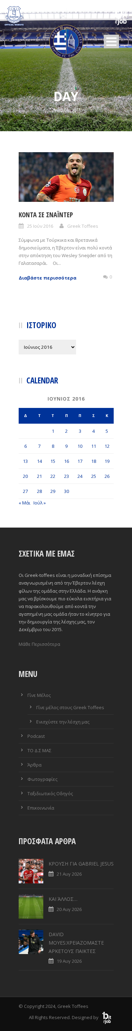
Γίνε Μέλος (39, 695)
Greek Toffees (82, 226)
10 (79, 446)
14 (39, 461)
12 (107, 446)
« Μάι (24, 503)
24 (79, 476)
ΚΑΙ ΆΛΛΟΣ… (63, 899)
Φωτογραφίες (42, 779)
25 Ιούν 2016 (40, 226)
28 (39, 491)
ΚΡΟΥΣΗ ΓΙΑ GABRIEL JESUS (81, 863)
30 (66, 491)
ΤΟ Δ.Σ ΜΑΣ (39, 750)
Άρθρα (34, 765)
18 (93, 461)
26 (107, 476)
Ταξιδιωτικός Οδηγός (50, 793)
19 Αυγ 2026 (69, 961)
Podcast (36, 736)
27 (25, 491)
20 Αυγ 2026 (69, 909)
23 (66, 476)
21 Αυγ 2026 (69, 874)
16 (66, 461)
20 (25, 476)
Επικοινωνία (40, 808)
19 (107, 461)
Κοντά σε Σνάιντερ (46, 214)
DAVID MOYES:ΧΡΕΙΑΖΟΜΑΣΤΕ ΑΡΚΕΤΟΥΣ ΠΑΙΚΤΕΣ (76, 942)
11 (93, 446)
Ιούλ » (39, 503)
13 (25, 461)
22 (52, 476)
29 (52, 491)
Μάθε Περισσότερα (39, 644)
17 (79, 461)
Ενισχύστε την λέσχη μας (62, 722)
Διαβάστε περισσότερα (47, 278)
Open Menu (111, 41)
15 (52, 461)
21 (39, 476)
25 (93, 476)
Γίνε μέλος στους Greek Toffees (70, 707)
